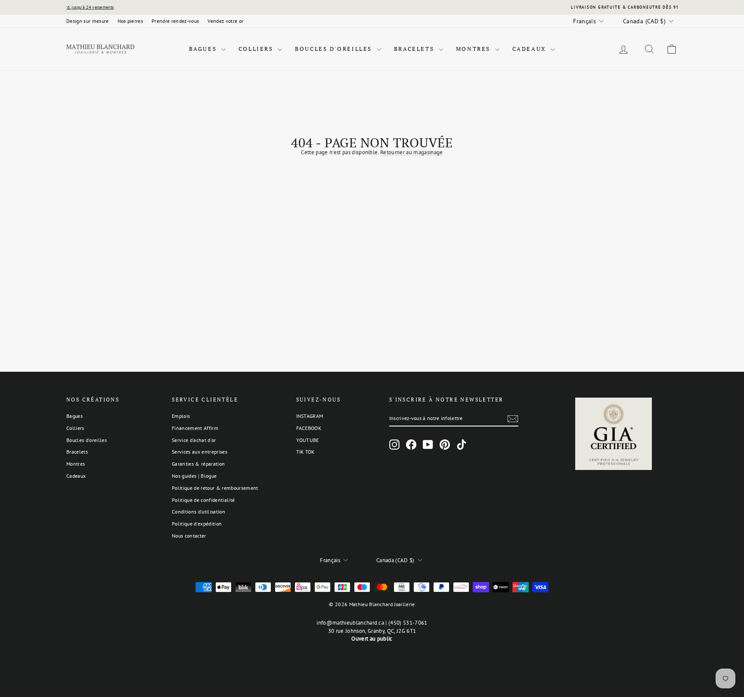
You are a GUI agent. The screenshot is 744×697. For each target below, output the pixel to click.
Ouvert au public (371, 638)
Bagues (204, 49)
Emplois (181, 416)
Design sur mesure (87, 21)
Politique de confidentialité (203, 500)
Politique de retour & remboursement (215, 488)
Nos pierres (130, 21)
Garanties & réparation (198, 464)
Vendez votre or (225, 21)
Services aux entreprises (199, 451)
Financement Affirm (195, 428)
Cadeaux (530, 49)
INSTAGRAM (309, 416)
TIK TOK (305, 451)
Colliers (257, 49)
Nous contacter (189, 535)
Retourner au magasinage (411, 152)
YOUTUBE (307, 440)
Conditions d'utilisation (198, 511)
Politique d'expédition (197, 523)
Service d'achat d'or (194, 440)
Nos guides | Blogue (194, 476)
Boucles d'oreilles (334, 49)
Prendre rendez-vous (175, 21)
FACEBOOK (309, 428)
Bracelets (415, 49)
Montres (474, 49)
